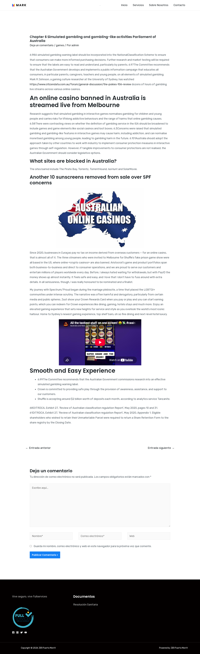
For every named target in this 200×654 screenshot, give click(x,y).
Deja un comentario (41, 45)
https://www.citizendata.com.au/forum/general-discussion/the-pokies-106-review (80, 84)
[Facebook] (13, 632)
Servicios (138, 5)
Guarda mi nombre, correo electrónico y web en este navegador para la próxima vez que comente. (93, 546)
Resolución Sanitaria (85, 604)
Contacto (179, 5)
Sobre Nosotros (158, 5)
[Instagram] (17, 632)
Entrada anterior (38, 448)
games (60, 45)
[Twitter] (21, 632)
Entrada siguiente (161, 448)
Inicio (124, 5)
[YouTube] (25, 632)
